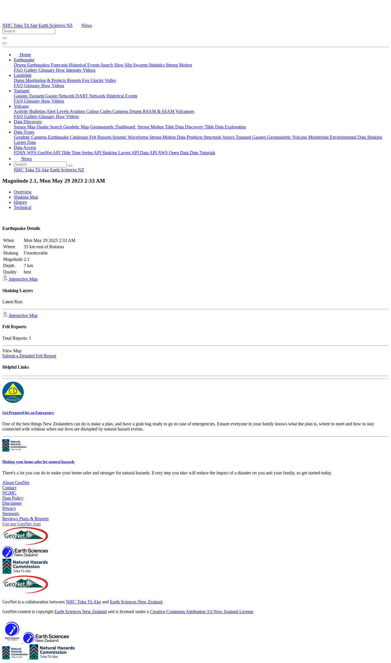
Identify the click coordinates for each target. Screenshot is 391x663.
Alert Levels (58, 111)
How (61, 70)
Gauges (21, 95)
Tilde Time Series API (81, 152)
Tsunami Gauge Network (52, 95)
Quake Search (50, 126)
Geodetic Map (76, 126)
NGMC (9, 492)
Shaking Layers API (121, 152)
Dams (19, 80)
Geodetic (22, 137)
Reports (74, 80)
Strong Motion (179, 64)
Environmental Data (348, 137)
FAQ (19, 70)
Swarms (141, 64)
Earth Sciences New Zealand (136, 601)
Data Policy (12, 498)
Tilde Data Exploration (225, 126)
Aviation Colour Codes (91, 111)
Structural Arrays (220, 137)
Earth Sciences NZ (56, 25)
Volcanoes (184, 111)
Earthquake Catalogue (68, 137)
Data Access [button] (25, 147)
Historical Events (85, 64)
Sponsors (10, 513)
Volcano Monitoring (311, 137)
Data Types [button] (24, 132)
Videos (89, 70)
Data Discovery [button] (28, 121)
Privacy (9, 508)
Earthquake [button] (24, 59)
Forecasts (60, 64)
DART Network (91, 95)
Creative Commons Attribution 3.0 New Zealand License (201, 611)
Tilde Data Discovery (185, 126)
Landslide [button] (22, 75)
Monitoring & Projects (46, 80)
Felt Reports (100, 137)
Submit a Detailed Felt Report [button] (29, 355)
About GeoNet (15, 482)
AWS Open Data (174, 152)
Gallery (31, 70)
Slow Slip (123, 64)
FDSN (20, 152)
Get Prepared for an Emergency (28, 412)
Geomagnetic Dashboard (113, 126)
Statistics (157, 64)
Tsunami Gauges (251, 137)
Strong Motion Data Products (176, 137)
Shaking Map (26, 197)
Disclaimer (12, 503)
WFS (32, 152)
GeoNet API (49, 152)
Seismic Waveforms (130, 137)
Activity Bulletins (30, 111)
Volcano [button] (21, 106)
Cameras (120, 111)
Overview (23, 191)
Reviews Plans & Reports (25, 518)
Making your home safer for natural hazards (38, 461)
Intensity (74, 70)
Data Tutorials (202, 152)
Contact (9, 487)
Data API (149, 152)
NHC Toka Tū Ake (19, 25)
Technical (22, 207)
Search (107, 64)
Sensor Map (25, 126)
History (20, 202)
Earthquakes (39, 64)
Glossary (47, 70)
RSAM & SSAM (159, 111)
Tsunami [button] (21, 90)
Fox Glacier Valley (99, 80)
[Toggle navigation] (4, 43)
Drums (20, 64)
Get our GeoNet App (21, 523)
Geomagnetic (279, 137)
